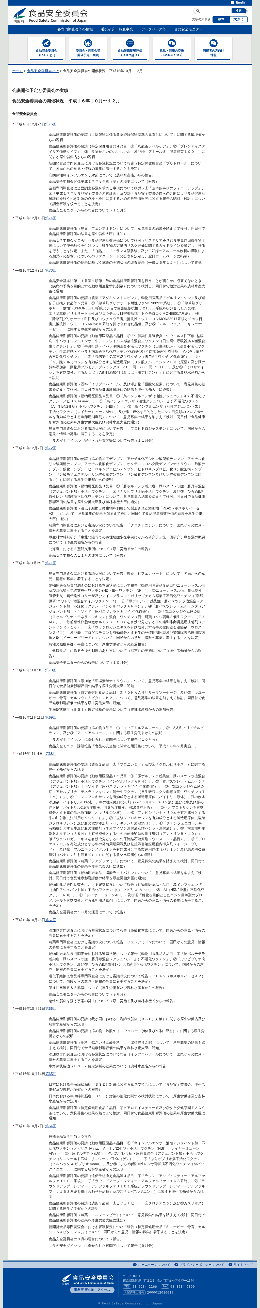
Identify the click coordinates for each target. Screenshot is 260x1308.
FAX (165, 1286)
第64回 (50, 1126)
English (242, 2)
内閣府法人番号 (134, 1292)
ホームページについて (154, 1264)
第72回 (50, 448)
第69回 (50, 717)
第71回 (50, 563)
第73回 (50, 270)
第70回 (50, 670)
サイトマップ (243, 1264)
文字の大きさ (201, 19)
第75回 (50, 124)
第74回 (50, 218)
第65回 (50, 1074)
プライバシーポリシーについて (202, 1264)
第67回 (50, 920)
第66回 (50, 1009)
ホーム (17, 71)
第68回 (50, 754)
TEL (126, 1286)
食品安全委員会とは (43, 71)
